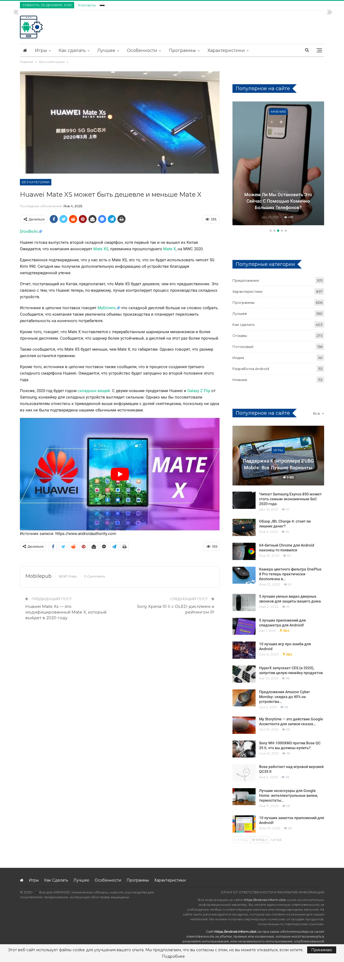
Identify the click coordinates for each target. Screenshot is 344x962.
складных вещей (94, 390)
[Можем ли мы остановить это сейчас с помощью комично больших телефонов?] (278, 163)
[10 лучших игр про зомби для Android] (244, 650)
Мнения (278, 112)
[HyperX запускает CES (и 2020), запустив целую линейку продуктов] (244, 674)
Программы (182, 50)
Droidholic (29, 231)
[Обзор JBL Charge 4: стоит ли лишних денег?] (244, 527)
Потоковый (242, 346)
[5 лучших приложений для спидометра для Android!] (244, 626)
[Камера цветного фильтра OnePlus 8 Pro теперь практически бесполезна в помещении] (244, 575)
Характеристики (226, 50)
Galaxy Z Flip (198, 390)
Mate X (169, 248)
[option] (278, 164)
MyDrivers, (107, 307)
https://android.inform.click (265, 900)
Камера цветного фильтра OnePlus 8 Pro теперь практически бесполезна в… (290, 574)
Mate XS (100, 248)
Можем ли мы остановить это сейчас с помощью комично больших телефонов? (278, 201)
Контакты (87, 5)
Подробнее (173, 956)
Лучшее (106, 50)
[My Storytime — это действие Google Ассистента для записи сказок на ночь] (244, 725)
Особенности (142, 50)
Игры (41, 50)
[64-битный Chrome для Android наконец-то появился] (244, 551)
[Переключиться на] (102, 4)
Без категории (35, 182)
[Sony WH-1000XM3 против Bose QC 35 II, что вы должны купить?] (244, 749)
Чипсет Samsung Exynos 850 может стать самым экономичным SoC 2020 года (290, 499)
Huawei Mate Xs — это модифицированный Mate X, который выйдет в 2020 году (65, 612)
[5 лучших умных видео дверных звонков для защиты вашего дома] (244, 602)
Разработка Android (250, 369)
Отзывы (239, 335)
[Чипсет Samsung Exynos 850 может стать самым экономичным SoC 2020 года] (244, 500)
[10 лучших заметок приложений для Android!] (244, 824)
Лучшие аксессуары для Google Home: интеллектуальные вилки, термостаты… (288, 795)
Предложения (245, 280)
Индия (238, 357)
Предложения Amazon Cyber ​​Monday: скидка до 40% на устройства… (285, 697)
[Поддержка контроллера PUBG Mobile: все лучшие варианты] (278, 455)
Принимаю (321, 949)
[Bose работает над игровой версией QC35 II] (244, 772)
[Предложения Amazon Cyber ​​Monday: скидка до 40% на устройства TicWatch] (244, 698)
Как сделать (72, 50)
